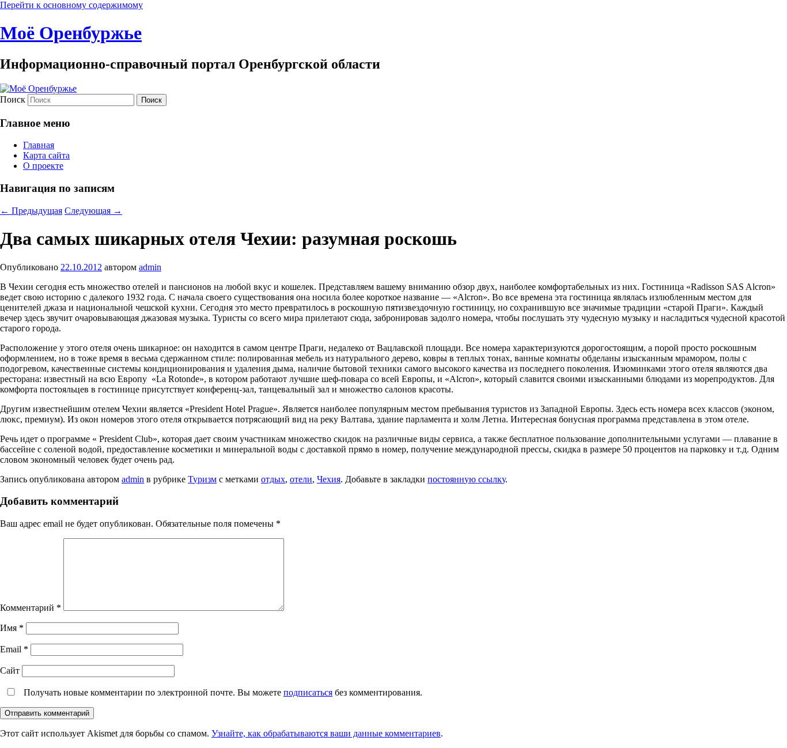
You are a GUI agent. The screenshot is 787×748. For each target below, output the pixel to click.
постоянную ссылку (466, 479)
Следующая (93, 211)
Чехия (328, 479)
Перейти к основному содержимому (71, 5)
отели (301, 479)
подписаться (307, 692)
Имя (12, 628)
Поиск (12, 99)
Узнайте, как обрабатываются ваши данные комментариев (326, 733)
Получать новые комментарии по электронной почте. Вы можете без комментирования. (221, 692)
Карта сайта (46, 155)
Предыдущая (31, 211)
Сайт (10, 670)
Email (14, 649)
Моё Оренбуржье (71, 32)
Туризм (202, 479)
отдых (273, 479)
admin (150, 267)
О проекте (43, 166)
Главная (38, 145)
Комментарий (30, 608)
